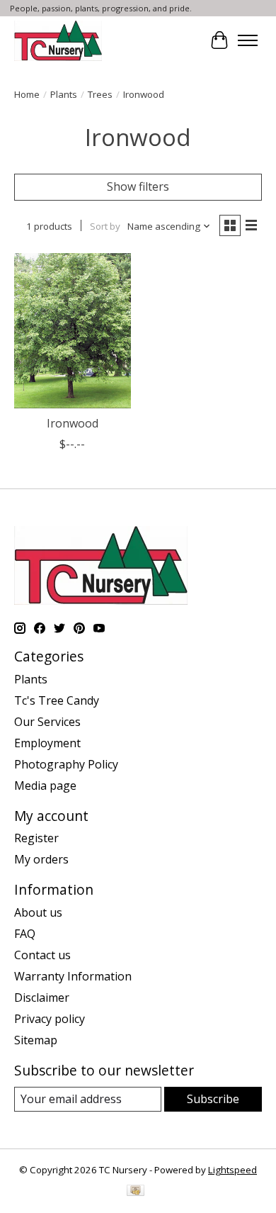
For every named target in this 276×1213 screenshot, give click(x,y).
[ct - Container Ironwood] (72, 330)
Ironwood (72, 423)
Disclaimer (41, 997)
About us (38, 912)
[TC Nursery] (58, 40)
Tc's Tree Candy (56, 700)
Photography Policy (66, 764)
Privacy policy (49, 1019)
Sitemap (35, 1040)
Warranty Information (73, 976)
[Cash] (135, 1192)
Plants (63, 94)
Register (36, 838)
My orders (41, 859)
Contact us (42, 955)
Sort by (105, 226)
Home (27, 94)
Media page (45, 785)
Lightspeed (232, 1169)
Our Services (47, 722)
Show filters (138, 186)
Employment (47, 743)
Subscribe (213, 1099)
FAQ (24, 933)
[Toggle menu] (248, 40)
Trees (100, 94)
